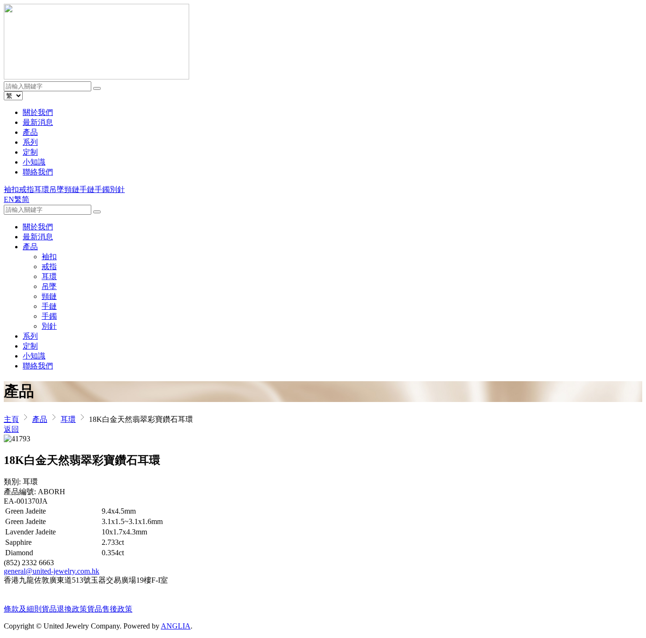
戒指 (26, 189)
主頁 (11, 419)
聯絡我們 (38, 172)
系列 (30, 142)
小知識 (34, 162)
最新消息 (38, 122)
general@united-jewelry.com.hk (51, 571)
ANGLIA (176, 626)
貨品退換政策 (64, 609)
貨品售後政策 (109, 609)
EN (9, 199)
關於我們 (38, 112)
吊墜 (56, 189)
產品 (30, 132)
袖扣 (11, 189)
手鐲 (102, 189)
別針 (117, 189)
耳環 (41, 189)
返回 (11, 429)
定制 (30, 152)
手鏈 (87, 189)
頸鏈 (71, 189)
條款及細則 (23, 609)
